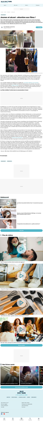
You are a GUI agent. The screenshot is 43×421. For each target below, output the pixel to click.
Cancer (28, 397)
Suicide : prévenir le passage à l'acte (9, 383)
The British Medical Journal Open (31, 82)
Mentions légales (4, 404)
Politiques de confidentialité (27, 404)
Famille (26, 5)
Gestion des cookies (25, 402)
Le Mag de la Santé (22, 397)
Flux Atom (23, 407)
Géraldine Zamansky (10, 26)
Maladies (8, 12)
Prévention (9, 161)
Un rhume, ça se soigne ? (26, 383)
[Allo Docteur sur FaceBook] (1, 414)
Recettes (8, 397)
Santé (5, 5)
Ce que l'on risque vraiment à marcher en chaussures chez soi (15, 289)
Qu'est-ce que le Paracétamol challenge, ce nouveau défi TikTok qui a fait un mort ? (29, 213)
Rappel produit (14, 397)
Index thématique (25, 405)
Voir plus (21, 230)
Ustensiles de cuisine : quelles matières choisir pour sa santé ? (15, 315)
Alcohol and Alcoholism (17, 137)
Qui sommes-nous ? (5, 402)
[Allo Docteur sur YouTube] (4, 414)
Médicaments (33, 397)
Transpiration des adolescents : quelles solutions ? (28, 224)
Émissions (37, 5)
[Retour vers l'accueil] (21, 2)
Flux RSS (2, 407)
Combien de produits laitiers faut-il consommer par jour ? (30, 203)
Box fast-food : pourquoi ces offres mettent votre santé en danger (16, 342)
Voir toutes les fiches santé (21, 387)
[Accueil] (21, 393)
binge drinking (15, 85)
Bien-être (15, 5)
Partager (40, 27)
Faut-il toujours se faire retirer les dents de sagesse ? (13, 262)
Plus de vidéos (7, 235)
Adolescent (13, 12)
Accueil (2, 12)
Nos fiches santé (8, 364)
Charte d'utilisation (4, 405)
